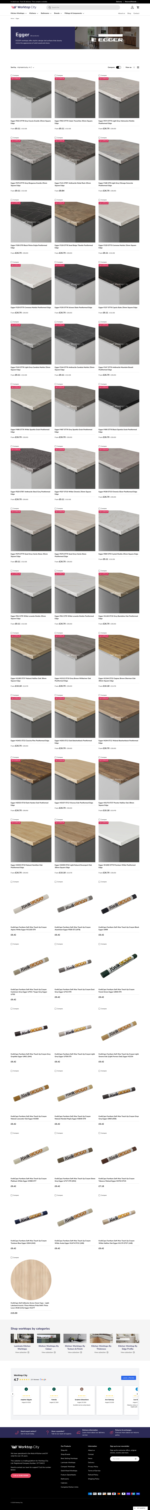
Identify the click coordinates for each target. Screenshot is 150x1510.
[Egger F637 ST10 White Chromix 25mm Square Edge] (75, 468)
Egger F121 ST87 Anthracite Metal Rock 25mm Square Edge (73, 184)
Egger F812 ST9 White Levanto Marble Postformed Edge (74, 617)
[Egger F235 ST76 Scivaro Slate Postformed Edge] (75, 284)
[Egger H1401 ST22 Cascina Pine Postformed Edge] (31, 717)
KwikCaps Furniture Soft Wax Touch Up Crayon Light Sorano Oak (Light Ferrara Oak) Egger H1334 (119, 1055)
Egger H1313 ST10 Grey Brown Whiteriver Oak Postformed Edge (73, 679)
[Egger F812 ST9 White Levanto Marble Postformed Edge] (75, 593)
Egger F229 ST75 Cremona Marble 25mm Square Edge (117, 246)
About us (121, 13)
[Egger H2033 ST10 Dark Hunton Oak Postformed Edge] (31, 779)
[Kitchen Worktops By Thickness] (101, 1338)
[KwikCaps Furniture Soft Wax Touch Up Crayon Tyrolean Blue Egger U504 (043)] (31, 1217)
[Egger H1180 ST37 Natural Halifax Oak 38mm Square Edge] (31, 655)
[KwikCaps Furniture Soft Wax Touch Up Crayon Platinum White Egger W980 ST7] (31, 1155)
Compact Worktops (68, 1467)
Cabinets (64, 1483)
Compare (111, 67)
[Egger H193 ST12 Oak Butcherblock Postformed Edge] (75, 717)
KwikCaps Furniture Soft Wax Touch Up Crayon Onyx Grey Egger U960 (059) (119, 1117)
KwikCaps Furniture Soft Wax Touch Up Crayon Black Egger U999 (119, 928)
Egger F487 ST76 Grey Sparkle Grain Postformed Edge (73, 430)
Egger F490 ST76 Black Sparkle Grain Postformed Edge (118, 430)
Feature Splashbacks (68, 1475)
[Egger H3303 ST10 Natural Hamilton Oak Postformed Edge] (31, 841)
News (90, 1458)
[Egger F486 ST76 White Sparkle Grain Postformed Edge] (31, 406)
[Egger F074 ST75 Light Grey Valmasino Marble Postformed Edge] (119, 97)
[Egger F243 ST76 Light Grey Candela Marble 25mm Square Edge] (31, 344)
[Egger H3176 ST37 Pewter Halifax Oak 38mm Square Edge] (119, 779)
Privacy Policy (93, 1467)
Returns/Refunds (130, 2)
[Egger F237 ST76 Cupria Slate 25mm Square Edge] (119, 284)
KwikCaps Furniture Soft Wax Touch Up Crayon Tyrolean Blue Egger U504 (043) (29, 1242)
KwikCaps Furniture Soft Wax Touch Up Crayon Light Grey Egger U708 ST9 (75, 1055)
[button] (138, 7)
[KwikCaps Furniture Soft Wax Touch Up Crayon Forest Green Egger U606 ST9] (119, 966)
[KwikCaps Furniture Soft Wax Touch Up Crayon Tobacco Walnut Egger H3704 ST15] (119, 1155)
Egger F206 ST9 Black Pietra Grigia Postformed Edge (29, 246)
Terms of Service (94, 1471)
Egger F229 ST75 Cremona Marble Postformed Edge (31, 307)
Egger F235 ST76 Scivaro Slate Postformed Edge (73, 307)
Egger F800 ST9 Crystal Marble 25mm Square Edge (118, 554)
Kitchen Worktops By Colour (49, 1347)
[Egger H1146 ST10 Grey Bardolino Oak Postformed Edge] (119, 593)
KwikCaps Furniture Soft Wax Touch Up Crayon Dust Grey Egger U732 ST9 (74, 990)
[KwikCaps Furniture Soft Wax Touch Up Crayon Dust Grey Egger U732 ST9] (75, 966)
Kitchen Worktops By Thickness (101, 1347)
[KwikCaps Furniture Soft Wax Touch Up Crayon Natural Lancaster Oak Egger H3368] (31, 1093)
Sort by (13, 67)
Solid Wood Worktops (69, 1471)
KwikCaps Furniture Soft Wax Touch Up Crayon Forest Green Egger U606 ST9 (116, 990)
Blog (129, 13)
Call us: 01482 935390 (20, 1476)
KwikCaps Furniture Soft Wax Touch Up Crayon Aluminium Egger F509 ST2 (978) (73, 928)
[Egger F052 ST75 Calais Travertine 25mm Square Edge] (75, 97)
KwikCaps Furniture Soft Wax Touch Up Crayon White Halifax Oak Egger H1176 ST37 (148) (116, 1242)
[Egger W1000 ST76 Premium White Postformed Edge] (119, 841)
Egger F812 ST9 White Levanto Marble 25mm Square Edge (28, 617)
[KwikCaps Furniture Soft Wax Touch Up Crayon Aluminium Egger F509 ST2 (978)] (75, 904)
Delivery (119, 2)
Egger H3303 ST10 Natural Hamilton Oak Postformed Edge (27, 866)
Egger (17, 18)
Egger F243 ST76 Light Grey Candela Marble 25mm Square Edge (30, 368)
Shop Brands (65, 1454)
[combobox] (83, 7)
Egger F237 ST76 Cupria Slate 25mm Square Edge (118, 307)
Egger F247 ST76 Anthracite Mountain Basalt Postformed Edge (116, 368)
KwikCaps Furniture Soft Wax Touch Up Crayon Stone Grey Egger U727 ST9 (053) (75, 1179)
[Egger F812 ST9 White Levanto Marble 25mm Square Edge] (31, 593)
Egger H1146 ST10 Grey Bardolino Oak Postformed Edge (118, 617)
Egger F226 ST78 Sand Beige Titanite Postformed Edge (74, 246)
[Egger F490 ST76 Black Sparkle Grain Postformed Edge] (119, 406)
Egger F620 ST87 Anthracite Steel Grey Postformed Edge (30, 493)
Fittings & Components (73, 13)
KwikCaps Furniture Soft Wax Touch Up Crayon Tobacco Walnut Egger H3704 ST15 (116, 1179)
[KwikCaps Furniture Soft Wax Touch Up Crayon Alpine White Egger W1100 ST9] (31, 904)
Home (12, 18)
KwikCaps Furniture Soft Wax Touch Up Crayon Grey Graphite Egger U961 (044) (31, 1055)
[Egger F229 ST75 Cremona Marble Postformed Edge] (31, 284)
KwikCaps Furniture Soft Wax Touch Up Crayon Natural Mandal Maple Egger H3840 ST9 (73, 1117)
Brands (57, 13)
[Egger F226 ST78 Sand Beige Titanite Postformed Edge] (75, 222)
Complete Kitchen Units (69, 1487)
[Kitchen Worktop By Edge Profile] (127, 1338)
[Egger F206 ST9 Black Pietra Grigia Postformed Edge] (31, 222)
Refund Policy (93, 1475)
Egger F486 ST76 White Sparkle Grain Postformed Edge (30, 430)
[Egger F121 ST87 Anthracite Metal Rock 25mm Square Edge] (75, 160)
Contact (136, 13)
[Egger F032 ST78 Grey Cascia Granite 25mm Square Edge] (31, 97)
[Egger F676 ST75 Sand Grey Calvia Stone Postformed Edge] (75, 530)
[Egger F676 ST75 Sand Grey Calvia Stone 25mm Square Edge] (31, 530)
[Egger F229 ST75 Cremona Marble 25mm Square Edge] (119, 222)
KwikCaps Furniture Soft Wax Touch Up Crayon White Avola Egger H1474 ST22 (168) (73, 1242)
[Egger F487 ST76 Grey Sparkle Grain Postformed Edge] (75, 406)
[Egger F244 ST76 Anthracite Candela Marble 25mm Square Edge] (75, 344)
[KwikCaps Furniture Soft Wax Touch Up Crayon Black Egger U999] (119, 904)
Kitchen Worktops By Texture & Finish (75, 1347)
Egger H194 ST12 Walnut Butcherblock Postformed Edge (118, 742)
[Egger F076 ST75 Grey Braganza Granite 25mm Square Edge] (31, 160)
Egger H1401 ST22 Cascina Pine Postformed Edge (30, 741)
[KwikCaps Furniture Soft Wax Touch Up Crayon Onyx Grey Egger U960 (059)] (119, 1093)
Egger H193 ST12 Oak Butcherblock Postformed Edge (73, 742)
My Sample (141, 1508)
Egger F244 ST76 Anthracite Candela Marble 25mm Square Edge (74, 368)
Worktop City (18, 1502)
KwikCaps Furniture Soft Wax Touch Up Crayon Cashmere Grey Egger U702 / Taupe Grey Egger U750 (29, 992)
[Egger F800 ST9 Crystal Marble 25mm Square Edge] (119, 530)
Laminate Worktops (68, 1462)
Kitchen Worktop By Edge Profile (127, 1347)
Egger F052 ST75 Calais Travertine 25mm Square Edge (73, 122)
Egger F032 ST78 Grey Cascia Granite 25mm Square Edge (31, 122)
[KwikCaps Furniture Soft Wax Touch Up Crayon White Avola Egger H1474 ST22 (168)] (75, 1217)
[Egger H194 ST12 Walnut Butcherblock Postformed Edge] (119, 717)
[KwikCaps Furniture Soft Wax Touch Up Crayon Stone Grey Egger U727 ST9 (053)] (75, 1155)
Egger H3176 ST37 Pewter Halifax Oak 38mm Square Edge (116, 804)
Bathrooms (45, 13)
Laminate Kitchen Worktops (22, 1347)
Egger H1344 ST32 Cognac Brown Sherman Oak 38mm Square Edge (117, 679)
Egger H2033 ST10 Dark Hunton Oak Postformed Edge (29, 804)
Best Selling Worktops (69, 1458)
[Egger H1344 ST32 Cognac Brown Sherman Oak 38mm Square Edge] (119, 655)
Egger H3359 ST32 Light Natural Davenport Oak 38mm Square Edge (73, 866)
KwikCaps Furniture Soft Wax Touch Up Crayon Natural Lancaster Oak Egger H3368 (29, 1117)
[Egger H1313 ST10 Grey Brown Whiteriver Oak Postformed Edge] (75, 655)
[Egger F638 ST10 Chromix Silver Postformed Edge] (119, 468)
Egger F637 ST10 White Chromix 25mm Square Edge (73, 493)
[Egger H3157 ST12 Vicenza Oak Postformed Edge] (75, 779)
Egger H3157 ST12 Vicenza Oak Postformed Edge (74, 803)
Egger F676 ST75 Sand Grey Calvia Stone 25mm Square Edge (29, 555)
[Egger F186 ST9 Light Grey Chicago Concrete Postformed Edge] (119, 160)
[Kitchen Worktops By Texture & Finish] (75, 1338)
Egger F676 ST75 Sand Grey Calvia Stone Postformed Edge (70, 555)
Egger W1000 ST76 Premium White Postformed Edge (117, 866)
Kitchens (32, 13)
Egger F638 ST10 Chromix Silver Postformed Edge (118, 492)
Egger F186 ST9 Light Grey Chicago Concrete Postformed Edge (116, 184)
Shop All (64, 1450)
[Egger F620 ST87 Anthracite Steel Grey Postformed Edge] (31, 468)
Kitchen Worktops (17, 13)
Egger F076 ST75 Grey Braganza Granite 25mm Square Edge (29, 184)
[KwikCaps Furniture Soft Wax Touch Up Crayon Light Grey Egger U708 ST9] (75, 1031)
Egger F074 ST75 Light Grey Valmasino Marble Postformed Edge (116, 122)
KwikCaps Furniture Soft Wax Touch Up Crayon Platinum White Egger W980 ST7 (29, 1179)
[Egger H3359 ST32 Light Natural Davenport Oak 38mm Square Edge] (75, 841)
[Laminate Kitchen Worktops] (22, 1338)
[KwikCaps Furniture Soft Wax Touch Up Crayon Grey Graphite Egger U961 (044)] (31, 1031)
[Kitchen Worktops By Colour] (48, 1338)
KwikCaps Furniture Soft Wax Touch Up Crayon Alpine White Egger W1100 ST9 (29, 928)
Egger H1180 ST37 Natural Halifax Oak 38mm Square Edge (28, 679)
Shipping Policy (93, 1479)
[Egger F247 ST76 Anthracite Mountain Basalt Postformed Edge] (119, 344)
